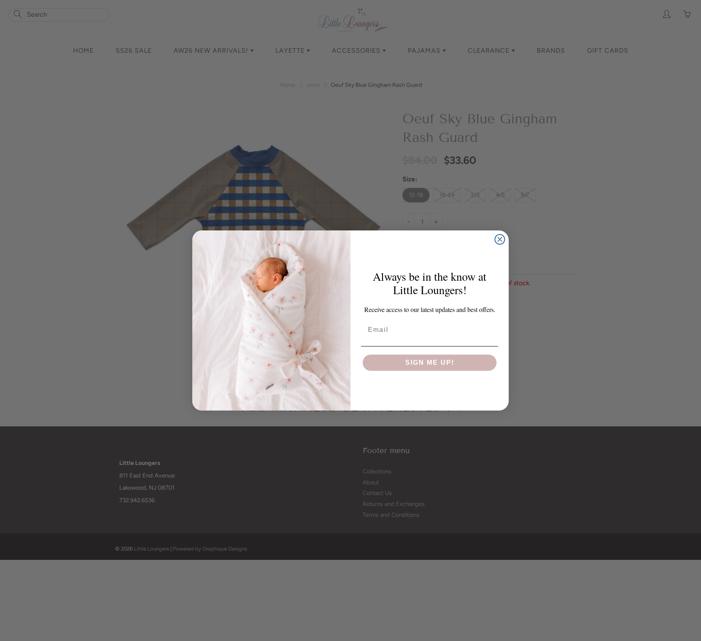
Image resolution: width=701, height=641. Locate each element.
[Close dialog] (500, 239)
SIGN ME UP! (429, 362)
